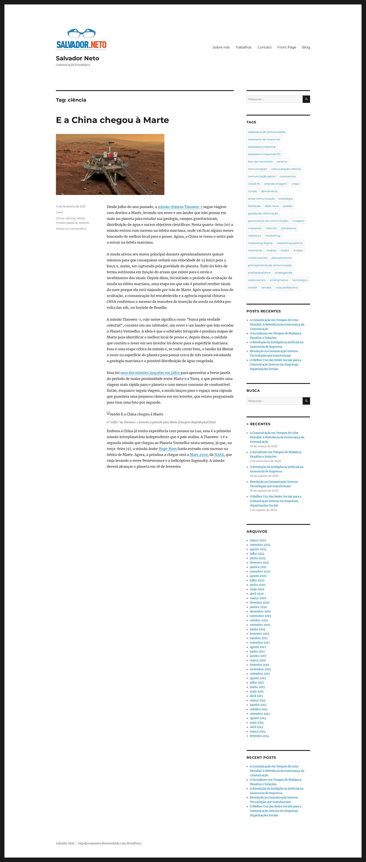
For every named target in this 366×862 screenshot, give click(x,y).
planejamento (281, 257)
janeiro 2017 (258, 656)
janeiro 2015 (258, 705)
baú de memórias (260, 161)
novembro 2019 (260, 616)
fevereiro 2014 (259, 736)
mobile (271, 250)
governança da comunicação (268, 220)
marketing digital (260, 243)
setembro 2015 (260, 674)
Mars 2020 (199, 454)
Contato (265, 47)
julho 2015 (257, 682)
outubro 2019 (259, 620)
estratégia (286, 198)
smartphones (279, 280)
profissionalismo (259, 272)
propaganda (283, 272)
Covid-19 (254, 183)
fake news (272, 206)
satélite (84, 222)
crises (295, 183)
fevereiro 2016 (259, 665)
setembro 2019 (260, 625)
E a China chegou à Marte (112, 120)
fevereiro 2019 (259, 634)
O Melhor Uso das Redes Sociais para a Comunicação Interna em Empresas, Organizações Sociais (275, 364)
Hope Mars (168, 449)
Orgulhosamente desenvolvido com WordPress (109, 843)
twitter (252, 287)
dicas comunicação (261, 198)
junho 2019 (257, 629)
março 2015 (258, 700)
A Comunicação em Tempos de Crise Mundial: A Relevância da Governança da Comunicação (277, 324)
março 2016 (258, 660)
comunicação (257, 169)
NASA (219, 454)
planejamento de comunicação (270, 265)
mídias (298, 250)
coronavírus (288, 176)
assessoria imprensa (262, 146)
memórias (255, 250)
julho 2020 (257, 580)
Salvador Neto (77, 58)
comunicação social (261, 176)
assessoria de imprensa (264, 139)
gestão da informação (263, 213)
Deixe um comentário (71, 228)
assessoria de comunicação (267, 132)
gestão (287, 206)
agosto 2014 (258, 718)
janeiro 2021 (258, 567)
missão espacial (67, 222)
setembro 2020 (260, 571)
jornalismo (288, 228)
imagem (299, 220)
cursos (252, 191)
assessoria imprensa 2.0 (264, 154)
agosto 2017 (258, 647)
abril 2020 (256, 594)
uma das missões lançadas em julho (150, 373)
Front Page (286, 47)
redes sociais (256, 280)
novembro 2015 (260, 669)
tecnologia (299, 280)
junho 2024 (257, 558)
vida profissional (287, 287)
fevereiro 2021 (259, 562)
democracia (269, 191)
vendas (266, 287)
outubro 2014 (259, 709)
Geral (59, 212)
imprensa (254, 228)
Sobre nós (221, 47)
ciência (70, 218)
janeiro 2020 (258, 607)
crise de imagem (275, 183)
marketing (272, 235)
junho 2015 (257, 687)
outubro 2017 (259, 638)
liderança (254, 235)
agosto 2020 (258, 576)
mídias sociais (257, 257)
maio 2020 (257, 589)
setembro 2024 (260, 545)
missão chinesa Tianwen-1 (180, 207)
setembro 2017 (260, 642)
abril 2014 (256, 727)
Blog (306, 47)
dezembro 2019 (260, 611)
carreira (282, 161)
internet (271, 228)
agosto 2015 (258, 678)
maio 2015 (257, 691)
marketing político (290, 243)
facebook (254, 206)
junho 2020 (257, 585)
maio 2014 (257, 722)
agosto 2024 (258, 549)
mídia (285, 250)
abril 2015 (256, 696)
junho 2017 (257, 651)
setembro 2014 (260, 714)
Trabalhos (244, 47)
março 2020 (258, 598)
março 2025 (258, 540)
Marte (81, 218)
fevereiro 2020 (259, 602)
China (60, 218)
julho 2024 (257, 554)
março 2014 (258, 731)
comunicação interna (286, 169)
